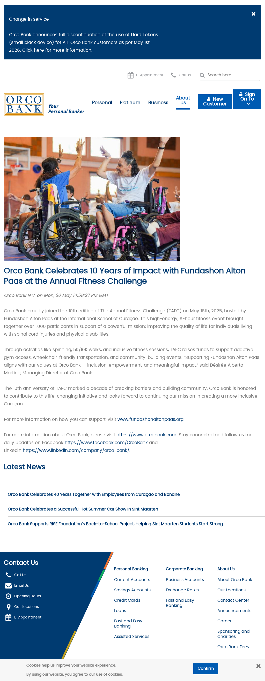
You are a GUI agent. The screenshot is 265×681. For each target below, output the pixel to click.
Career (224, 621)
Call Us (185, 75)
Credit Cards (127, 600)
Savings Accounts (132, 590)
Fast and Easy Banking (128, 623)
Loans (120, 611)
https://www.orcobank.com (146, 435)
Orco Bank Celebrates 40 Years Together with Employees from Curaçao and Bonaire (94, 494)
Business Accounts (185, 580)
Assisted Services (131, 636)
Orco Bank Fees (233, 647)
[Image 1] (44, 104)
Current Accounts (132, 580)
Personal (102, 102)
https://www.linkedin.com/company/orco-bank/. (76, 450)
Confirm (206, 668)
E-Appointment (149, 75)
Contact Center (233, 600)
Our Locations (26, 607)
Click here (33, 50)
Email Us (21, 585)
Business (158, 102)
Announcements (234, 611)
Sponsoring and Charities (233, 634)
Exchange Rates (182, 590)
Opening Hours (27, 596)
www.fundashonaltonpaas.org (150, 419)
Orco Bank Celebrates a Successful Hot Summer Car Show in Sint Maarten (83, 509)
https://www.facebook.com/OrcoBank (106, 442)
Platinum (130, 102)
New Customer (215, 101)
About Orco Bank (234, 580)
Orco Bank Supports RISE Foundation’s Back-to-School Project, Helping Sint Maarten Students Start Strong (115, 524)
